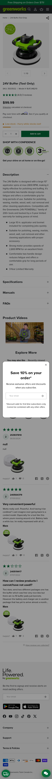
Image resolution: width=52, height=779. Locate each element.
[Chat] (46, 773)
